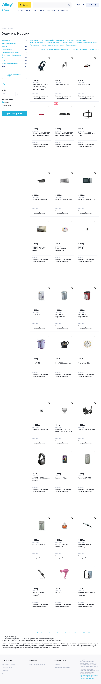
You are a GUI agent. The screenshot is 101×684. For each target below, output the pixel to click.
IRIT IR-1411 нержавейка (83, 315)
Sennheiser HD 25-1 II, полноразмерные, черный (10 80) (40, 87)
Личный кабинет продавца (36, 664)
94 (89, 632)
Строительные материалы (14, 58)
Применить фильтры (14, 114)
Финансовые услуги (36, 40)
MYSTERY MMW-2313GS (87, 199)
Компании (28, 10)
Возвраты (5, 674)
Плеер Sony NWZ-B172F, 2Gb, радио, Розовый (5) (41, 134)
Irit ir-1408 (36, 314)
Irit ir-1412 (36, 363)
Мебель (14, 46)
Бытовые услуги (62, 10)
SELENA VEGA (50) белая (39, 249)
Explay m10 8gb (61, 478)
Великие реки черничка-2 (60, 249)
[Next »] (98, 632)
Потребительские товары (47, 10)
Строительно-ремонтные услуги (86, 42)
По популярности (47, 49)
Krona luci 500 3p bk (39, 199)
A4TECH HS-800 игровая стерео (41, 479)
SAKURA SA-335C (84, 478)
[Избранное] (78, 5)
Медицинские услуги (53, 42)
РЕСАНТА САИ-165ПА (40, 429)
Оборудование (14, 49)
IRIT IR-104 (82, 248)
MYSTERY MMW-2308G (63, 199)
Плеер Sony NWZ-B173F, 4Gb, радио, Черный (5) (64, 134)
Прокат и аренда (71, 45)
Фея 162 (58, 593)
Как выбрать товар (8, 664)
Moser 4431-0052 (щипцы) (38, 594)
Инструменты (14, 40)
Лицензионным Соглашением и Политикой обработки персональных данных (89, 677)
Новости (57, 664)
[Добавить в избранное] (49, 58)
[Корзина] (83, 5)
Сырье (14, 61)
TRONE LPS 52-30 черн (86, 429)
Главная (4, 29)
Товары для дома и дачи (14, 63)
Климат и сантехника (14, 43)
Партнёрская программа (62, 667)
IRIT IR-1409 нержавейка (60, 315)
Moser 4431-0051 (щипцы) (84, 545)
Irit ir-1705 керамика (63, 363)
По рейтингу (65, 49)
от (4, 94)
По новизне (83, 49)
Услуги (35, 10)
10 (74, 632)
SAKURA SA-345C (38, 544)
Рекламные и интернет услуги (76, 40)
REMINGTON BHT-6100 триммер (86, 594)
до (17, 94)
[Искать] (69, 5)
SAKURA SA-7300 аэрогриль (61, 545)
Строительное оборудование (14, 55)
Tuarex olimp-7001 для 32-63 (86, 134)
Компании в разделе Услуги (14, 74)
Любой (6, 102)
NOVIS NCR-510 (84, 84)
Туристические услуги (37, 42)
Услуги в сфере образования (54, 40)
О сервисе (5, 670)
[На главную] (9, 5)
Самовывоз (8, 108)
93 (84, 632)
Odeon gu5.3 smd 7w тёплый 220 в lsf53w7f (63, 430)
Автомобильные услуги (56, 45)
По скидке (74, 49)
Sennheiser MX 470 (62, 84)
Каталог (20, 10)
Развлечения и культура (38, 45)
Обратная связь (7, 667)
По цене (57, 49)
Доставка (7, 105)
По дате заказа (94, 49)
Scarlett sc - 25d (84, 363)
